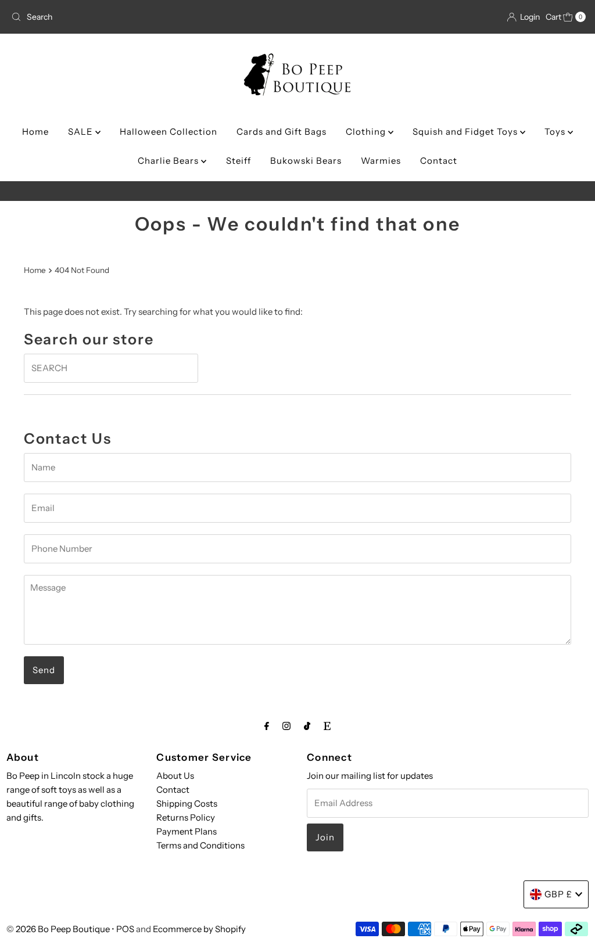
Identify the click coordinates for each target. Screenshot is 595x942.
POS (125, 928)
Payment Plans (186, 831)
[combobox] (100, 16)
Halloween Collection (168, 131)
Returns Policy (185, 817)
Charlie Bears (169, 160)
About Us (175, 775)
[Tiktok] (307, 726)
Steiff (238, 160)
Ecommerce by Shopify (199, 928)
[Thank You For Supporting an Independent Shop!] (297, 191)
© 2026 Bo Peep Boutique (58, 928)
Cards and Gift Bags (281, 131)
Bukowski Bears (306, 160)
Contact (438, 160)
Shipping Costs (186, 803)
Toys (556, 131)
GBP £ (558, 894)
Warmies (381, 160)
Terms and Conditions (200, 845)
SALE (81, 131)
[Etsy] (327, 726)
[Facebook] (266, 726)
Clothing (367, 131)
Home (35, 131)
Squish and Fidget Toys (466, 131)
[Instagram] (286, 726)
